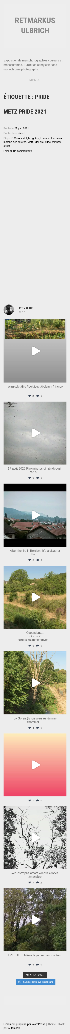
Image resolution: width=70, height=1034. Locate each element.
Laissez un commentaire (18, 151)
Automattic (14, 1028)
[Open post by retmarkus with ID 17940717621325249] (35, 837)
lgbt (28, 138)
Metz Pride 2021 (25, 111)
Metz (30, 142)
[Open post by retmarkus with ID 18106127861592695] (35, 515)
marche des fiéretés (15, 142)
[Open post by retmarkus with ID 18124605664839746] (35, 351)
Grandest (19, 138)
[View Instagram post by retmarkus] (62, 378)
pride (48, 142)
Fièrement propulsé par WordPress (24, 1024)
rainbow (56, 142)
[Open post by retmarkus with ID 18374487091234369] (35, 765)
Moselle (39, 142)
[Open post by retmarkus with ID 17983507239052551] (35, 682)
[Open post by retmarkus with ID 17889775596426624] (35, 433)
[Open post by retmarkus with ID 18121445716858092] (35, 597)
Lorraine (45, 138)
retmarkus (34, 323)
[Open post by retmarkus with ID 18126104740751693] (35, 919)
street (21, 133)
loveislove (57, 138)
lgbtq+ (35, 138)
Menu (34, 79)
